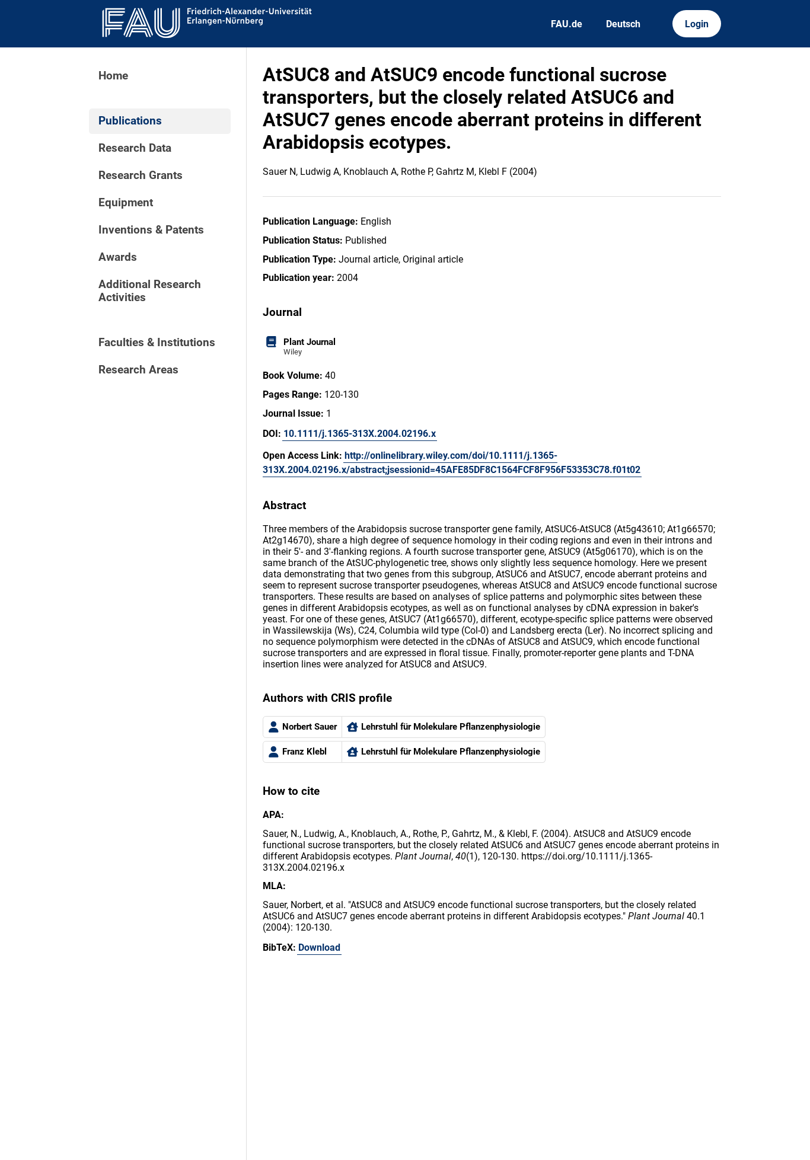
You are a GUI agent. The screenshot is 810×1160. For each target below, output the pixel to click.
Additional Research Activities (149, 291)
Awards (117, 257)
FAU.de (566, 24)
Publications (130, 120)
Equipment (125, 202)
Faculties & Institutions (156, 342)
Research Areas (138, 369)
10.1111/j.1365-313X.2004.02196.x (359, 433)
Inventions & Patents (151, 230)
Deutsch (623, 24)
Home (113, 75)
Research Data (134, 148)
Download (319, 947)
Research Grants (140, 175)
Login (697, 24)
